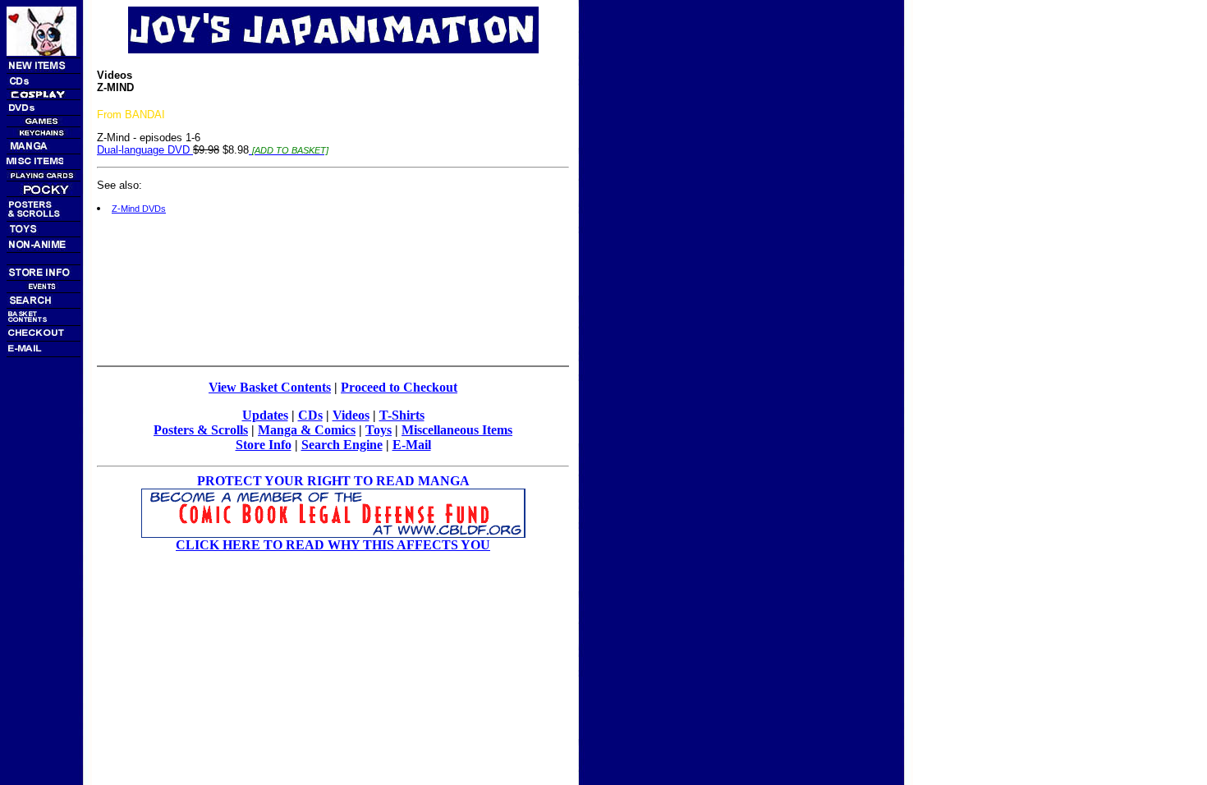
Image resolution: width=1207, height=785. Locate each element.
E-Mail (411, 445)
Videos (351, 415)
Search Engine (342, 445)
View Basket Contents (270, 387)
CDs (310, 415)
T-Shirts (402, 415)
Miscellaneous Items (457, 430)
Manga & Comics (307, 430)
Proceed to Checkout (399, 387)
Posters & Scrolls (201, 430)
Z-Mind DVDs (139, 208)
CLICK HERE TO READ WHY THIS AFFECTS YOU (333, 545)
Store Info (263, 445)
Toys (378, 430)
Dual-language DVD (145, 150)
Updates (265, 415)
